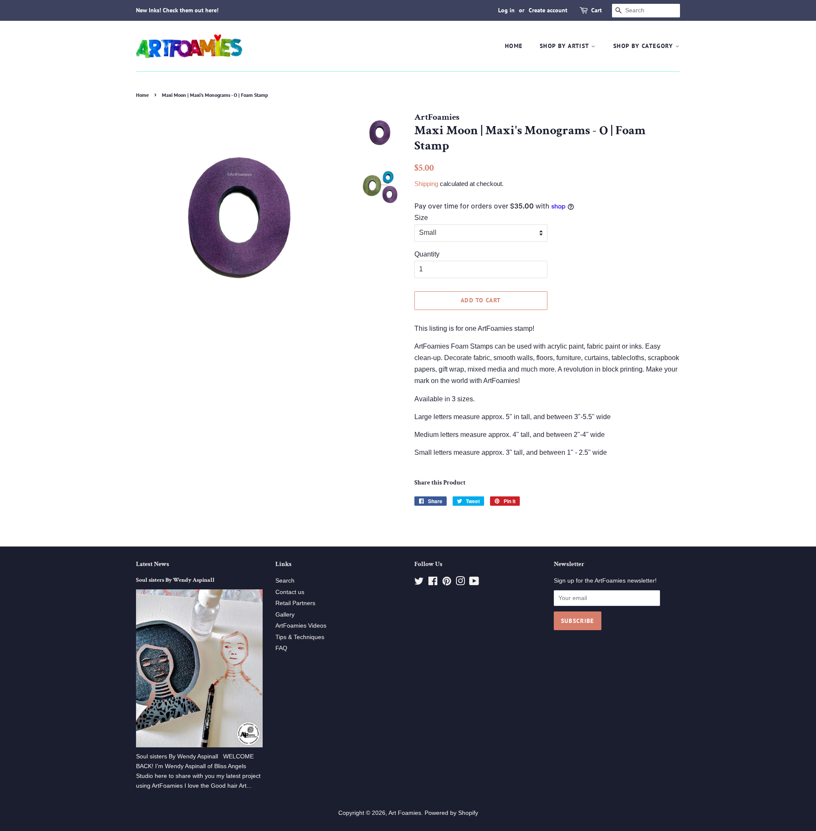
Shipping (426, 183)
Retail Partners (295, 603)
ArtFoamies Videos (300, 626)
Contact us (289, 592)
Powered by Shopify (451, 813)
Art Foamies (404, 813)
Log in (506, 10)
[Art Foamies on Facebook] (433, 583)
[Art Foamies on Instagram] (460, 583)
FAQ (281, 648)
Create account (548, 10)
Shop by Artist (565, 46)
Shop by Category (644, 46)
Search (285, 580)
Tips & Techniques (299, 637)
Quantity (426, 254)
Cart (596, 10)
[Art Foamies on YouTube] (474, 583)
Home (514, 46)
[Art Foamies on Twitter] (419, 583)
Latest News (152, 564)
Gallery (285, 614)
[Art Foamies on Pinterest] (446, 583)
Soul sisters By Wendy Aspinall (175, 580)
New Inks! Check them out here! (177, 10)
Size (421, 217)
